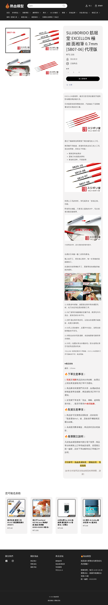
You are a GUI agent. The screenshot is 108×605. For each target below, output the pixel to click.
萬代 (44, 13)
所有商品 (15, 13)
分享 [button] (70, 85)
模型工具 (95, 13)
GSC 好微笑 (54, 13)
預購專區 (25, 13)
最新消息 (33, 567)
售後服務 (59, 567)
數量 (67, 69)
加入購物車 (83, 79)
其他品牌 (72, 13)
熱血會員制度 (80, 462)
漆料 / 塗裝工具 (12, 17)
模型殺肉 (35, 17)
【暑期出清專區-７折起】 (50, 17)
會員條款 (51, 600)
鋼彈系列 (36, 13)
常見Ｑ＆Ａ (59, 570)
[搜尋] (64, 6)
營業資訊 (33, 564)
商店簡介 (33, 561)
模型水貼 (24, 17)
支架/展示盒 (83, 13)
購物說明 (93, 462)
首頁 (8, 13)
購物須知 (57, 600)
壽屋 (63, 13)
